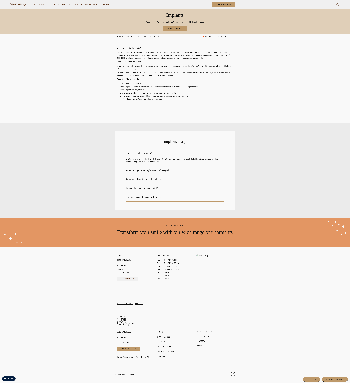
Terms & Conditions (207, 336)
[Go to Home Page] (19, 4)
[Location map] (214, 273)
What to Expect (75, 4)
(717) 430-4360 (154, 37)
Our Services (44, 4)
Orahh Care (203, 346)
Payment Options (92, 4)
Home (34, 4)
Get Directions (127, 279)
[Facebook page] (233, 374)
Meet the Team (59, 4)
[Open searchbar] (338, 4)
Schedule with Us (223, 4)
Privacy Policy (204, 332)
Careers (201, 341)
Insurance (107, 4)
